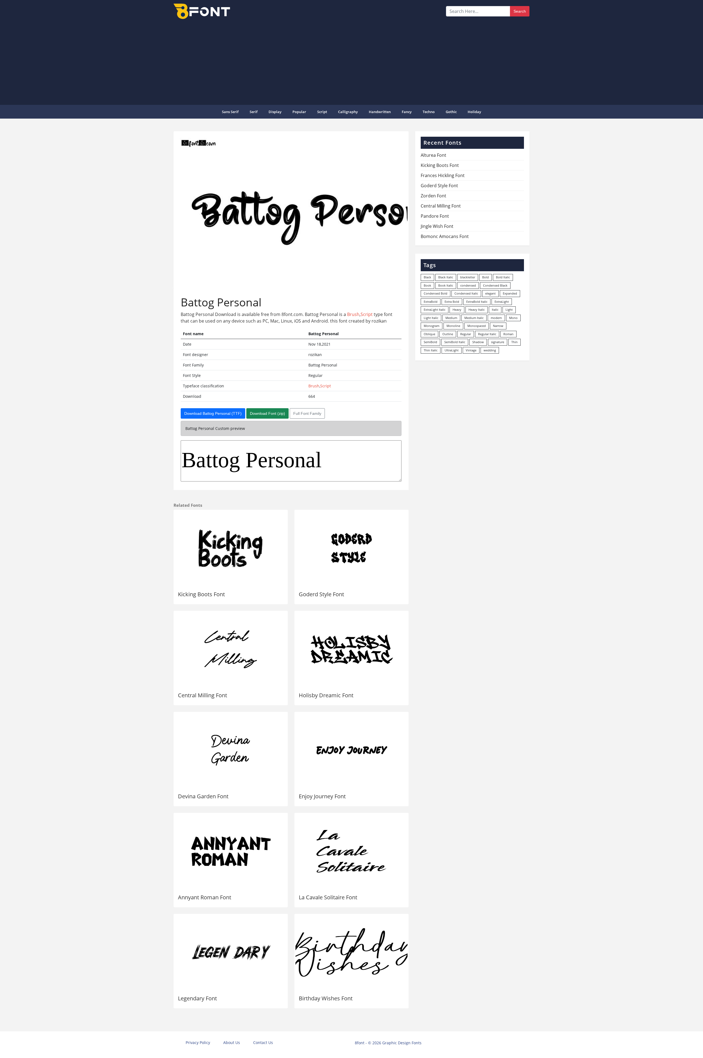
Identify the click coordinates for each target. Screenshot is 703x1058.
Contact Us (263, 1042)
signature (497, 342)
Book (427, 285)
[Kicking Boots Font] (231, 548)
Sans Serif (230, 111)
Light (509, 309)
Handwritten (380, 111)
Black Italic (445, 277)
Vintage (471, 350)
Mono (513, 318)
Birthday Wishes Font (326, 998)
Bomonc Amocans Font (445, 236)
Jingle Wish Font (437, 226)
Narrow (498, 326)
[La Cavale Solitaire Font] (351, 851)
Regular (465, 334)
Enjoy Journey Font (322, 796)
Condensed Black (495, 285)
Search (520, 11)
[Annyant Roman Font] (231, 851)
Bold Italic (503, 277)
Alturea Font (433, 155)
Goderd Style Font (321, 594)
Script (322, 111)
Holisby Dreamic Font (326, 695)
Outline (447, 334)
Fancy (407, 111)
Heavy (457, 309)
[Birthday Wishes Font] (351, 952)
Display (275, 111)
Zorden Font (433, 196)
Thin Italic (430, 350)
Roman (508, 334)
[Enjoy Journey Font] (351, 750)
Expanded (510, 293)
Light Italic (431, 318)
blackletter (467, 277)
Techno (429, 111)
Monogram (431, 326)
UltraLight (452, 350)
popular (299, 111)
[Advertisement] (351, 61)
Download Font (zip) (267, 413)
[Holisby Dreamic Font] (351, 649)
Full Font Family (307, 413)
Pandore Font (435, 216)
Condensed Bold (435, 293)
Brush (353, 314)
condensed (468, 285)
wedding (490, 350)
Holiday (474, 111)
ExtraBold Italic (476, 302)
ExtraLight (502, 302)
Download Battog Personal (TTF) (213, 413)
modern (496, 318)
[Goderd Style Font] (351, 548)
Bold (485, 277)
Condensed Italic (466, 293)
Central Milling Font (202, 695)
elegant (490, 293)
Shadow (478, 342)
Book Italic (445, 285)
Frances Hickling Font (443, 175)
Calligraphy (348, 111)
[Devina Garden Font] (231, 750)
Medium (451, 318)
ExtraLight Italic (434, 309)
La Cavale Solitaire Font (328, 897)
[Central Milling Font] (231, 649)
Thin (514, 342)
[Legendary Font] (231, 952)
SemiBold (430, 342)
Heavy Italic (476, 309)
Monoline (453, 326)
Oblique (429, 334)
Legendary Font (197, 998)
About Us (231, 1042)
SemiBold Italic (454, 342)
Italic (495, 309)
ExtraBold (430, 302)
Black (427, 277)
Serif (254, 111)
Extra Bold (452, 302)
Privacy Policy (198, 1042)
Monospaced (476, 326)
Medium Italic (474, 318)
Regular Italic (487, 334)
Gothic (451, 111)
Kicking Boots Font (201, 594)
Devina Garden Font (203, 796)
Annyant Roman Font (204, 897)
